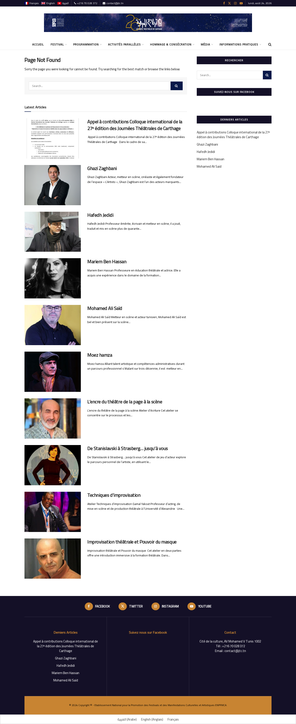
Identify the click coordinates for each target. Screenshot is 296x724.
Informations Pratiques (239, 44)
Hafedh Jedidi (100, 214)
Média (205, 44)
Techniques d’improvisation (114, 495)
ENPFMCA (220, 705)
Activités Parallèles (124, 44)
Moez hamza (99, 354)
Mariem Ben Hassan (107, 261)
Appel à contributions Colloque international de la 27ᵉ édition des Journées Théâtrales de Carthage (134, 125)
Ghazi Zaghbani (102, 168)
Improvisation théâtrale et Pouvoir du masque (132, 541)
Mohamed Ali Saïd (104, 308)
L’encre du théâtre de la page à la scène (124, 401)
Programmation (86, 44)
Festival (57, 44)
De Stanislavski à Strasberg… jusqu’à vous (127, 448)
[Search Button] (177, 86)
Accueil (38, 44)
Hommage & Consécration (171, 44)
